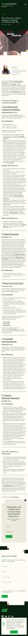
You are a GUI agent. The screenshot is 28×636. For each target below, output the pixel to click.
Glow (4, 140)
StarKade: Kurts (19, 257)
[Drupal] (12, 616)
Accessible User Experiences (9, 340)
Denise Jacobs (5, 286)
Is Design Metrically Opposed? (10, 396)
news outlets (6, 198)
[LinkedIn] (3, 616)
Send (5, 596)
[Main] (25, 4)
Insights (4, 14)
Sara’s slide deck (10, 162)
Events (9, 24)
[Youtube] (6, 616)
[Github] (9, 616)
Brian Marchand (7, 485)
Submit (9, 536)
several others (5, 258)
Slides (15, 112)
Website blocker (7, 325)
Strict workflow (6, 321)
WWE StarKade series (20, 254)
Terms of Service (6, 591)
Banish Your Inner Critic (13, 283)
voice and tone (13, 212)
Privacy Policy (23, 590)
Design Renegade (11, 234)
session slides (15, 91)
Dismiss (14, 632)
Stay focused (6, 323)
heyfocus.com (13, 329)
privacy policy (11, 628)
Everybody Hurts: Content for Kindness (11, 108)
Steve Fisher (22, 483)
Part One (14, 84)
